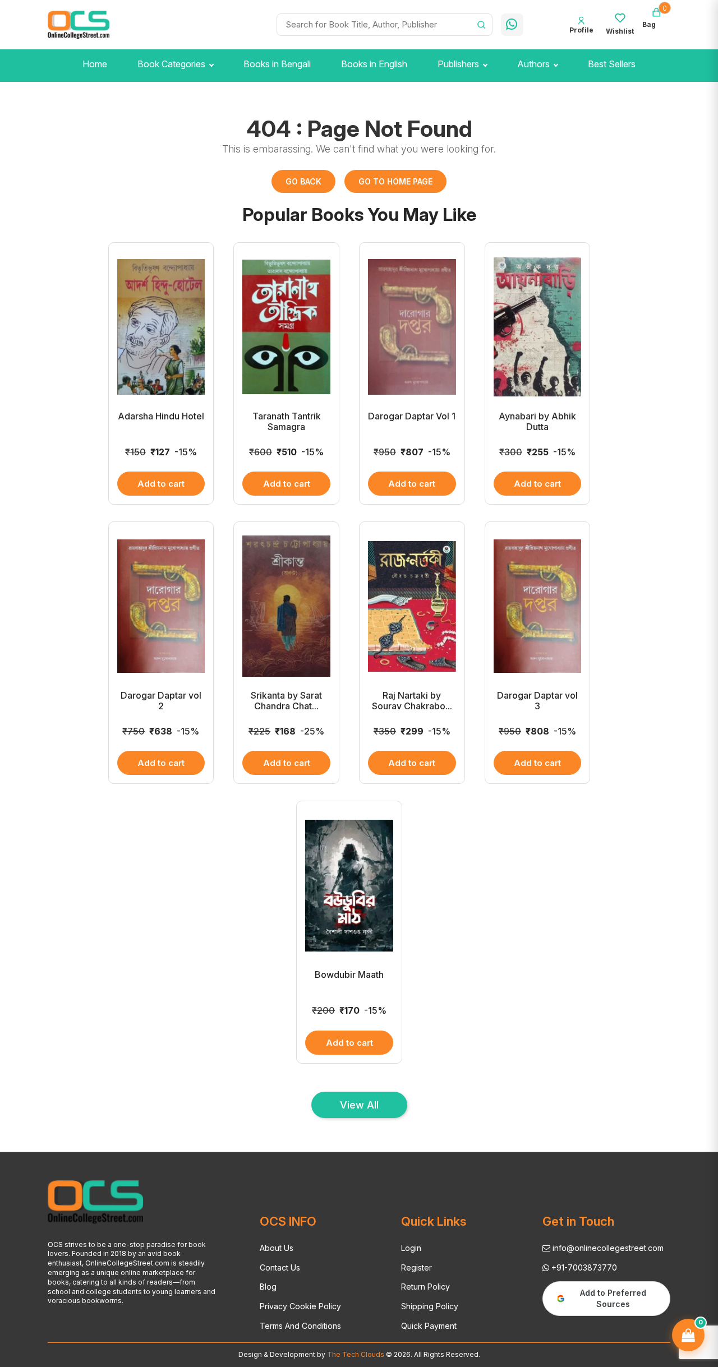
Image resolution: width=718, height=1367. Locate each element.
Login (411, 1248)
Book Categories (171, 64)
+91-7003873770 (583, 1267)
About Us (276, 1248)
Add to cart (161, 483)
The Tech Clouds (354, 1354)
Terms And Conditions (300, 1326)
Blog (268, 1286)
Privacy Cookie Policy (300, 1306)
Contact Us (280, 1267)
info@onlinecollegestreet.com (607, 1248)
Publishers (458, 64)
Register (416, 1267)
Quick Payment (429, 1326)
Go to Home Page (395, 181)
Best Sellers (612, 64)
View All (359, 1105)
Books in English (374, 64)
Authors (533, 64)
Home (94, 64)
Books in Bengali (277, 64)
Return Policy (425, 1286)
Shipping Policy (429, 1306)
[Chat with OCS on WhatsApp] (512, 24)
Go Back (303, 181)
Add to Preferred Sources (613, 1298)
